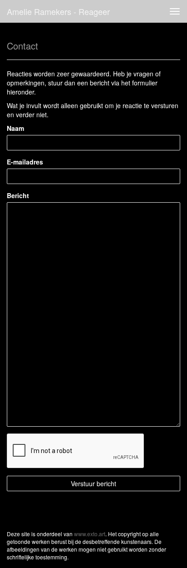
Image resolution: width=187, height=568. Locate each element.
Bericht (18, 195)
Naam (15, 128)
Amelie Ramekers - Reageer (58, 11)
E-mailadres (25, 161)
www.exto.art (89, 534)
